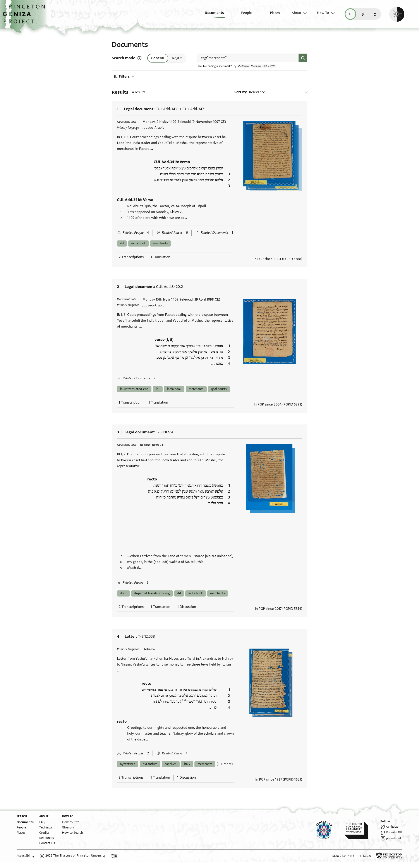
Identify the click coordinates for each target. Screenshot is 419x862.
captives (171, 764)
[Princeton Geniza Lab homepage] (327, 830)
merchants (160, 243)
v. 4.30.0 (365, 856)
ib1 (122, 243)
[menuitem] (211, 15)
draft (123, 593)
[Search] (303, 58)
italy (187, 764)
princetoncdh (394, 838)
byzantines (127, 764)
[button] (25, 16)
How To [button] (323, 13)
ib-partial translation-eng (152, 593)
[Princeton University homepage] (389, 856)
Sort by (240, 92)
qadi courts (219, 389)
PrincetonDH (394, 832)
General (157, 58)
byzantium (150, 764)
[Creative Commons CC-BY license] (114, 856)
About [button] (296, 13)
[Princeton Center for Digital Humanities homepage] (359, 830)
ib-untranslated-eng (134, 389)
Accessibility (25, 856)
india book (138, 243)
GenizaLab (392, 826)
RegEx (177, 58)
